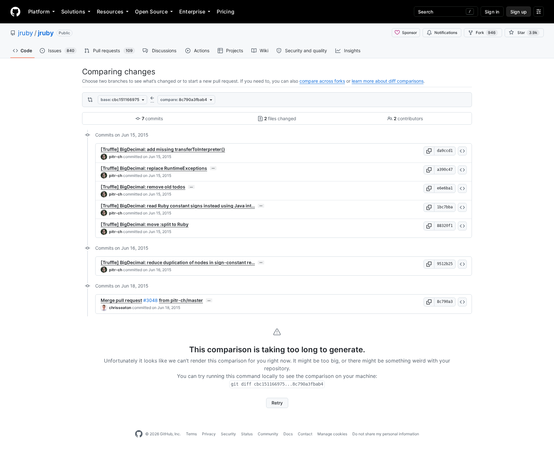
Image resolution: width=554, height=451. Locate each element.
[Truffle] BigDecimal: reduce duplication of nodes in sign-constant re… (178, 262)
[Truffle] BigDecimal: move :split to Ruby (145, 224)
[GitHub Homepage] (139, 434)
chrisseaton (120, 307)
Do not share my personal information (385, 433)
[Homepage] (15, 11)
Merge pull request (121, 300)
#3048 (150, 300)
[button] (429, 150)
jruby (25, 33)
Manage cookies (332, 433)
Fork (486, 32)
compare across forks (322, 81)
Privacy (209, 433)
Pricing (225, 11)
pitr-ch (115, 156)
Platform (39, 11)
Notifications (445, 32)
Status (247, 433)
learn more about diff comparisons (388, 81)
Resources (110, 11)
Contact (305, 433)
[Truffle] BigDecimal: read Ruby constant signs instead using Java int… (178, 205)
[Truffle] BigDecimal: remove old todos (143, 186)
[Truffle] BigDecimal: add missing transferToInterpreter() (163, 149)
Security (228, 433)
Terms (191, 433)
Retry (277, 402)
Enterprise (192, 11)
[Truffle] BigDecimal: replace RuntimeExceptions (154, 168)
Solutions (73, 11)
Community (268, 433)
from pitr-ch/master (181, 300)
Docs (288, 433)
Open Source (151, 11)
